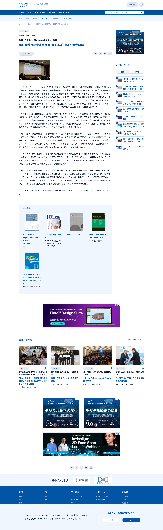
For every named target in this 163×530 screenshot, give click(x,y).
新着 (20, 18)
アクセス (125, 500)
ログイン (132, 5)
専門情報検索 (100, 500)
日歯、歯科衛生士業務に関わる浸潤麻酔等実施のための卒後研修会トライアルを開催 (33, 381)
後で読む (69, 18)
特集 (35, 18)
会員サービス (64, 12)
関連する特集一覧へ (134, 339)
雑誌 (20, 500)
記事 (29, 12)
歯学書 (21, 12)
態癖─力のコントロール (76, 234)
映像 (20, 503)
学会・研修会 (40, 12)
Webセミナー (74, 500)
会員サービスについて (103, 497)
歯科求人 (52, 12)
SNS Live (73, 503)
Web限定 (56, 18)
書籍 (20, 497)
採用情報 (125, 503)
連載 (27, 18)
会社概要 (125, 497)
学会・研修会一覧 (76, 497)
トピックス (44, 18)
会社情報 (125, 492)
